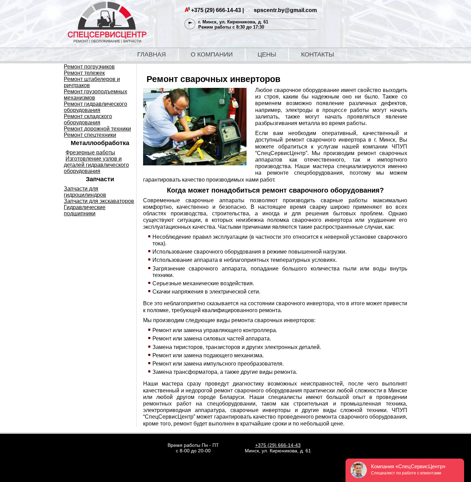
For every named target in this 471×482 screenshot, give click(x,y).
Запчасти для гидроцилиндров (85, 192)
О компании (212, 54)
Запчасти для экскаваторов (99, 201)
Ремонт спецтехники (90, 135)
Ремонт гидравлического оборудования (95, 107)
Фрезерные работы (90, 152)
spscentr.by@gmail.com (285, 10)
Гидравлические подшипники (85, 210)
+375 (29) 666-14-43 (216, 10)
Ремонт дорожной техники (97, 129)
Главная (151, 54)
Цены (267, 54)
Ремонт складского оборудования (88, 119)
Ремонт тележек (84, 73)
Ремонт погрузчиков (89, 67)
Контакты (317, 54)
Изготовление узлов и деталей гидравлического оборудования (96, 165)
